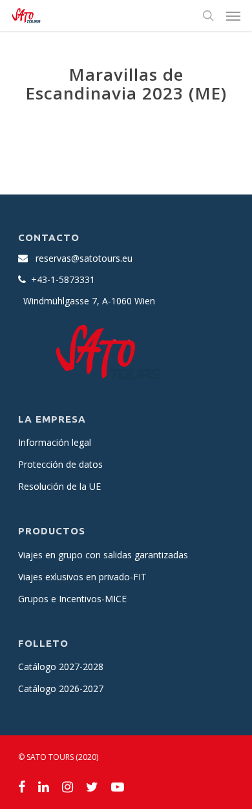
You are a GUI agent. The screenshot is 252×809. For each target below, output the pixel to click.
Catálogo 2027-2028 (60, 666)
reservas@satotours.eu (84, 258)
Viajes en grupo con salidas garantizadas (103, 555)
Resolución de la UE (59, 486)
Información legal (54, 442)
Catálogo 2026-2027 (60, 688)
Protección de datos (60, 464)
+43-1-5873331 (63, 279)
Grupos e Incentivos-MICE (72, 599)
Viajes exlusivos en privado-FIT (82, 577)
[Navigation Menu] (233, 15)
